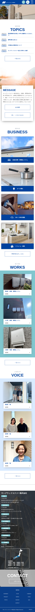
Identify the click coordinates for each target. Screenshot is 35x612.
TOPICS (5, 599)
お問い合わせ (17, 581)
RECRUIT (17, 599)
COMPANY (29, 593)
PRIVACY (30, 609)
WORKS (17, 596)
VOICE (29, 596)
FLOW (17, 593)
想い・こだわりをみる (17, 115)
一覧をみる (17, 58)
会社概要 (17, 107)
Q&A (29, 599)
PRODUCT (6, 596)
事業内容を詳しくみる (17, 254)
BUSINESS (6, 593)
